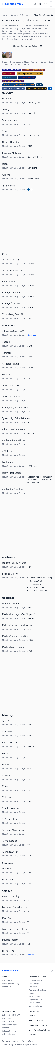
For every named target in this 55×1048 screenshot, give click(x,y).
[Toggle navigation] (51, 4)
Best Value (33, 987)
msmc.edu (32, 178)
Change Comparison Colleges (26, 46)
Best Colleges (34, 983)
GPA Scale (32, 1034)
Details (31, 954)
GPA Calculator (34, 1016)
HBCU (31, 993)
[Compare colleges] (40, 4)
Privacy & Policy (27, 1041)
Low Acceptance (35, 1006)
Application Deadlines (37, 990)
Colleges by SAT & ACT (11, 1015)
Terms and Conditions (10, 1041)
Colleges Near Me (9, 1031)
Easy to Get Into (35, 1003)
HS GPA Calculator (36, 1020)
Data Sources (7, 980)
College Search (8, 1021)
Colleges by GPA (8, 1018)
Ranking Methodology (11, 983)
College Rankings (35, 980)
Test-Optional (34, 996)
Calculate (32, 335)
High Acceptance (35, 999)
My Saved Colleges (9, 1024)
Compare (5, 1028)
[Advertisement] (27, 222)
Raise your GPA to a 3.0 (38, 1025)
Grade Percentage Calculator (40, 1030)
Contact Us (6, 987)
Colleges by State (9, 1034)
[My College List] (45, 4)
